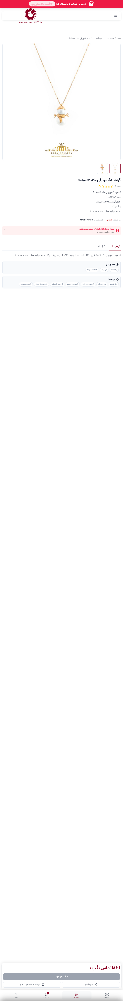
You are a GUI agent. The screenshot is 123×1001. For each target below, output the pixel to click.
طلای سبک (102, 284)
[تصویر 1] (115, 168)
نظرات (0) (101, 246)
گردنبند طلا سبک (41, 284)
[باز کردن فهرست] (116, 16)
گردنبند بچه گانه (88, 284)
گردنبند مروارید (26, 284)
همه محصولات (92, 269)
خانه (119, 38)
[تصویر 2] (102, 168)
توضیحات (115, 246)
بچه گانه (99, 38)
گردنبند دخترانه (72, 284)
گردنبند (104, 269)
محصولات (110, 38)
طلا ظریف (113, 284)
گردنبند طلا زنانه (57, 284)
